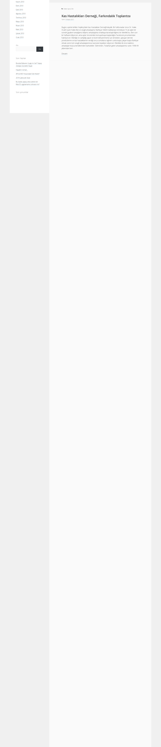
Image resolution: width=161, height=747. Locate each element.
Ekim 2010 (19, 6)
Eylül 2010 (19, 10)
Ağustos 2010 (20, 14)
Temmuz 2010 (21, 17)
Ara (17, 45)
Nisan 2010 (20, 25)
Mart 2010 (19, 29)
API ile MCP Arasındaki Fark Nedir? (28, 74)
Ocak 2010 (19, 37)
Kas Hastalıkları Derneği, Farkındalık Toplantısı (96, 16)
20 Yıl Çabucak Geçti (23, 78)
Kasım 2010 (20, 2)
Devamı (64, 53)
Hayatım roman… (22, 70)
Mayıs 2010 (20, 21)
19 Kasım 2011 (69, 19)
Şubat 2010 (20, 33)
